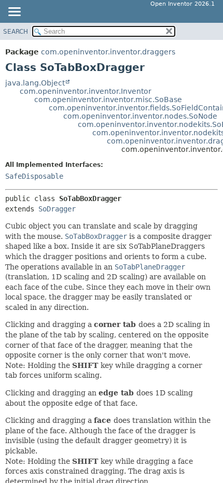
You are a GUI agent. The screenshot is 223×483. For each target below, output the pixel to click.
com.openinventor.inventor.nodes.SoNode (140, 116)
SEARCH (15, 31)
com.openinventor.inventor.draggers (108, 52)
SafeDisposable (34, 176)
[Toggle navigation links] (14, 12)
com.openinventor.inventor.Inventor (85, 91)
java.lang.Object (35, 83)
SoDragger (57, 209)
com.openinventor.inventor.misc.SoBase (108, 99)
